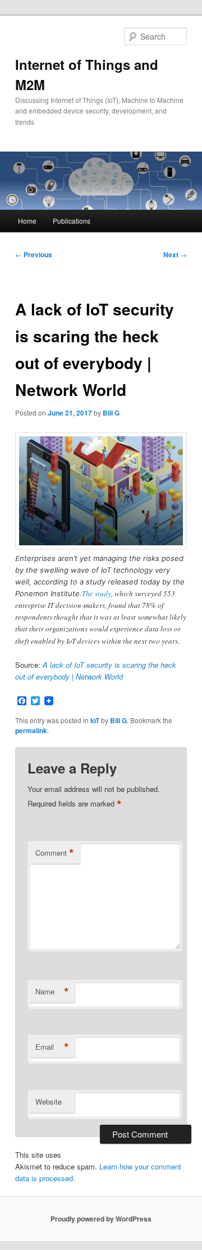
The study (96, 593)
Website (48, 1101)
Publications (71, 220)
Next (175, 254)
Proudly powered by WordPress (101, 1219)
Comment (54, 853)
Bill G (111, 413)
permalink (31, 730)
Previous (33, 254)
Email (52, 1047)
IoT (94, 720)
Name (52, 992)
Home (27, 220)
